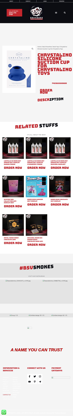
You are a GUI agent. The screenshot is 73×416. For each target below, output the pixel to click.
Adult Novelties (47, 46)
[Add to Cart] (20, 145)
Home (39, 46)
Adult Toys (56, 46)
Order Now (46, 91)
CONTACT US (7, 394)
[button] (56, 12)
